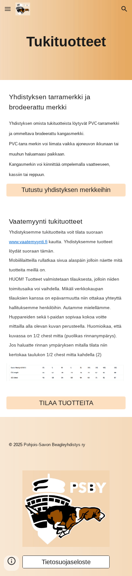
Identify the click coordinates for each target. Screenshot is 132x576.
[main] (66, 40)
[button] (7, 9)
